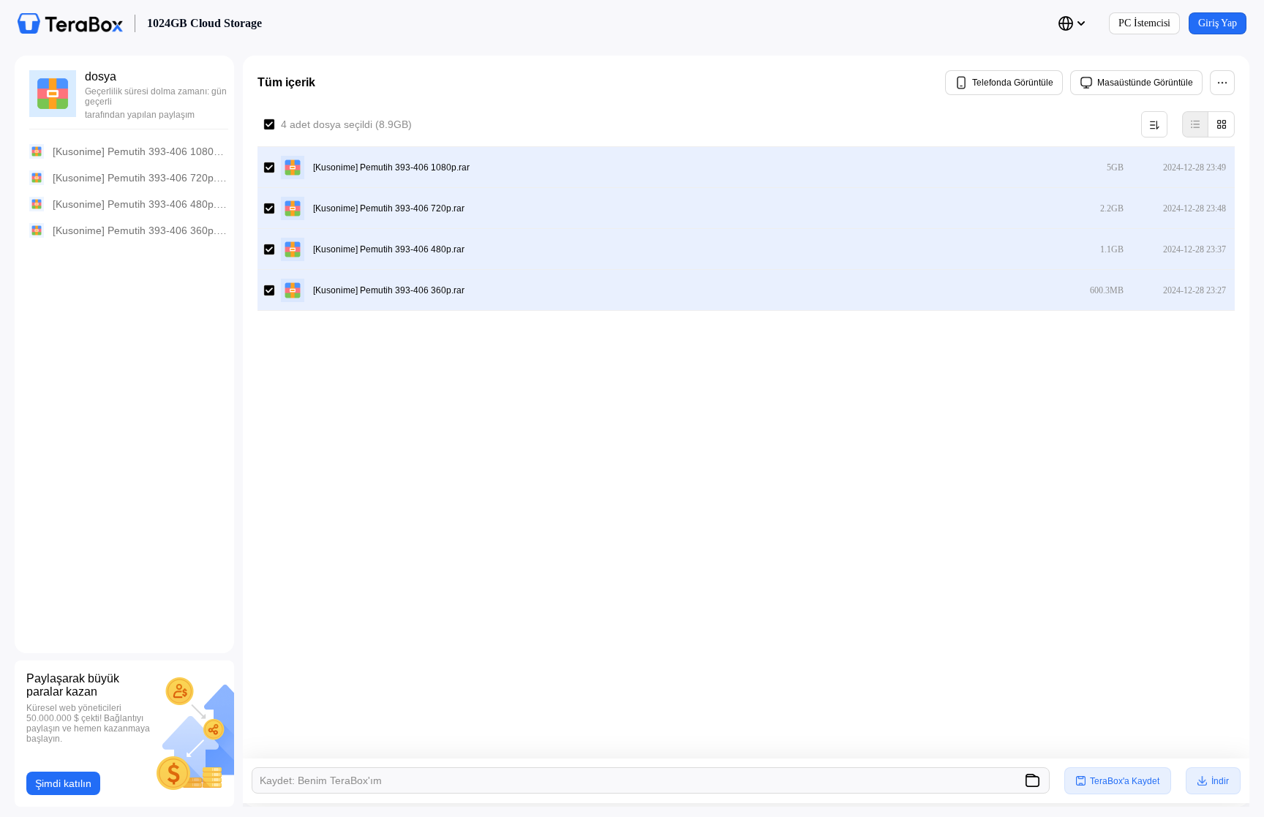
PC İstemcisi (1144, 23)
